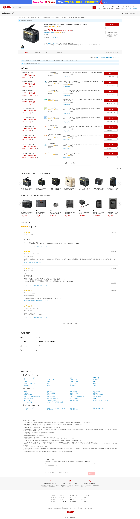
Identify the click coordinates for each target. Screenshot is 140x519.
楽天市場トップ (22, 17)
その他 (57, 17)
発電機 (53, 17)
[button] (104, 7)
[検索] (94, 7)
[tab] (26, 52)
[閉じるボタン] (120, 20)
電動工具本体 (47, 17)
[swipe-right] (119, 183)
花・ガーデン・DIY (32, 17)
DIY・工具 (40, 17)
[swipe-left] (20, 183)
